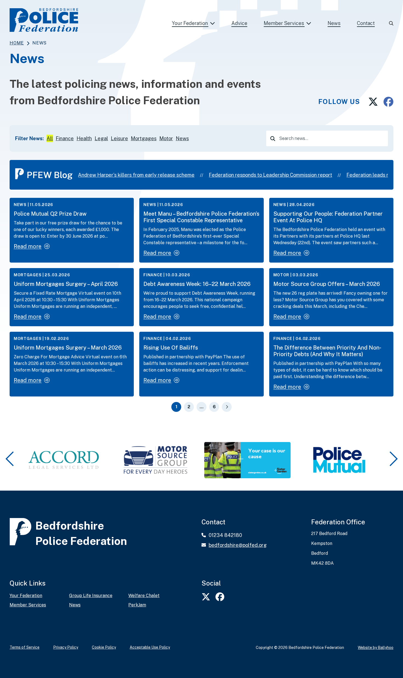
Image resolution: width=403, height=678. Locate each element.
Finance (65, 138)
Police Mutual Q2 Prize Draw (50, 213)
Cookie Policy (104, 647)
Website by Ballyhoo (375, 647)
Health (84, 138)
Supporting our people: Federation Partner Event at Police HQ (328, 217)
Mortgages (144, 138)
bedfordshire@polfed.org (238, 545)
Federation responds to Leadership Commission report (265, 175)
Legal (101, 138)
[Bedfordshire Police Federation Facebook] (385, 102)
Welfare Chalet (144, 595)
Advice (239, 23)
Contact (366, 23)
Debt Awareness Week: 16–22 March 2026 (197, 284)
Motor (166, 138)
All (50, 138)
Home (17, 43)
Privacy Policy (65, 647)
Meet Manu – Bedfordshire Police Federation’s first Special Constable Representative (201, 217)
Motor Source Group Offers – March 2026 (326, 284)
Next (227, 407)
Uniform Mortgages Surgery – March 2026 (68, 347)
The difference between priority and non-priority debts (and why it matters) (327, 351)
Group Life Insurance (90, 595)
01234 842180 (225, 535)
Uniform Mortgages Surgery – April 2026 (66, 284)
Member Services (284, 23)
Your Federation (190, 23)
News (334, 23)
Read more (27, 246)
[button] (10, 459)
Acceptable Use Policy (150, 647)
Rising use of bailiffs (170, 347)
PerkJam (137, 605)
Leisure (119, 138)
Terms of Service (24, 647)
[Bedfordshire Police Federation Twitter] (369, 102)
